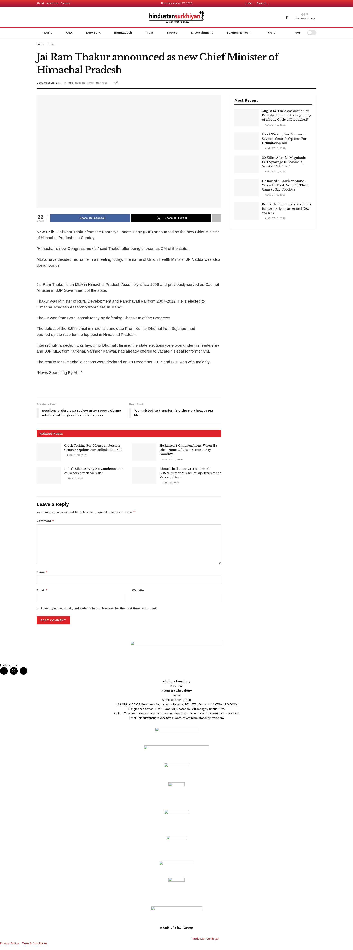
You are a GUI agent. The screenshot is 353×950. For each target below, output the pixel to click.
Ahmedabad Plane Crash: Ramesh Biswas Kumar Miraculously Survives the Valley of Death (190, 473)
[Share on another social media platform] (216, 218)
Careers (65, 3)
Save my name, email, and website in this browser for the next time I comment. (99, 608)
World (48, 32)
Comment (45, 521)
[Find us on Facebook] (4, 671)
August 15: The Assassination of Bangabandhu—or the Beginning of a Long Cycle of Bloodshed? (286, 115)
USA (69, 32)
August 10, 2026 (76, 455)
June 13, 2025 (170, 482)
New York (93, 32)
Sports (172, 32)
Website (138, 590)
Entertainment (202, 32)
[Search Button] (314, 3)
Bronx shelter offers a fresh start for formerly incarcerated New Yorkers (286, 209)
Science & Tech (238, 32)
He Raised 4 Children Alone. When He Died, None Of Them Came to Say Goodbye (188, 450)
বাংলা (297, 32)
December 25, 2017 (49, 82)
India (149, 32)
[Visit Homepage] (176, 16)
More (271, 32)
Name (42, 572)
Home (40, 44)
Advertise (52, 3)
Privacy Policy (9, 943)
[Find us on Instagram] (23, 671)
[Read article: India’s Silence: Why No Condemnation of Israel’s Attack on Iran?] (49, 475)
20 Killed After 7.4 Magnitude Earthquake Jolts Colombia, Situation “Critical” (284, 162)
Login (248, 3)
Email (42, 590)
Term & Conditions (34, 943)
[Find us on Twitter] (14, 671)
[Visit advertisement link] (129, 275)
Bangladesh (123, 32)
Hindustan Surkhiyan (205, 938)
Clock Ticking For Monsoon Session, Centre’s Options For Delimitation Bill (284, 139)
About (40, 3)
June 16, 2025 (75, 478)
